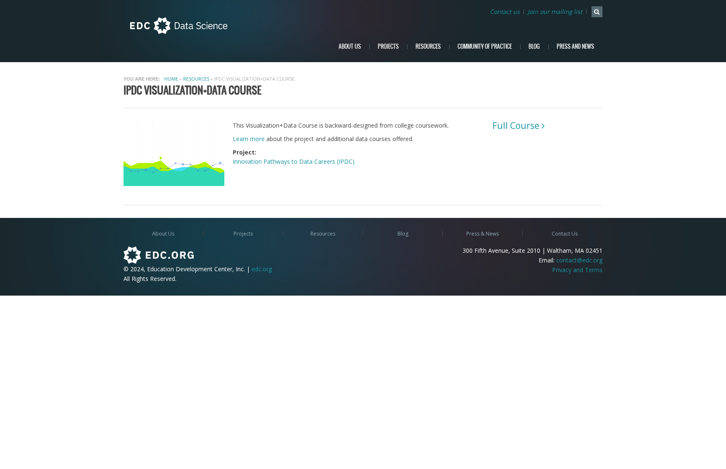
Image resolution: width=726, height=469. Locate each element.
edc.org (262, 269)
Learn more (249, 139)
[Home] (179, 25)
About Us (350, 46)
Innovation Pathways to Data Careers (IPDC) (294, 161)
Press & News (482, 233)
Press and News (575, 46)
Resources (428, 46)
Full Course (515, 125)
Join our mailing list (555, 12)
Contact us (505, 12)
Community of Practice (485, 46)
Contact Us (565, 233)
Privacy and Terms (577, 270)
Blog (534, 46)
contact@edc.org (579, 260)
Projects (388, 46)
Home (171, 79)
